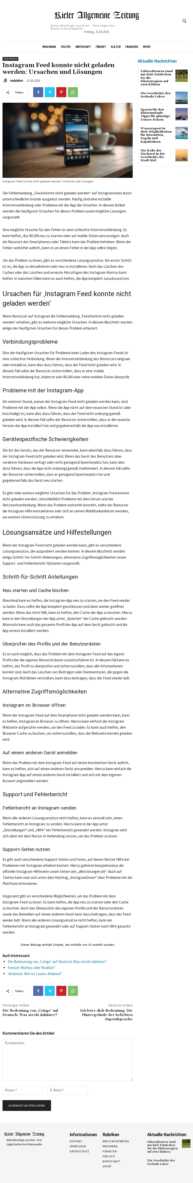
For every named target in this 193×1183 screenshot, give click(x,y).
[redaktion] (6, 80)
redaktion (16, 80)
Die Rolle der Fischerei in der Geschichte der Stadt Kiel (152, 156)
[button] (184, 20)
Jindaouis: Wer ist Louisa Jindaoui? (35, 973)
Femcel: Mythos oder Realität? (31, 967)
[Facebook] (38, 92)
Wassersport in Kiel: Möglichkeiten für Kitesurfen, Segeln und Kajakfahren (156, 135)
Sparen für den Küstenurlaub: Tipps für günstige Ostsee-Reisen (155, 115)
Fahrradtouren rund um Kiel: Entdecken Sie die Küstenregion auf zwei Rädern (162, 1147)
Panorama (10, 59)
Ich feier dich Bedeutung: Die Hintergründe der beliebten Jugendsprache (106, 1014)
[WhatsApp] (73, 92)
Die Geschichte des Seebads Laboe (155, 94)
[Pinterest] (61, 92)
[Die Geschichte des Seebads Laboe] (181, 98)
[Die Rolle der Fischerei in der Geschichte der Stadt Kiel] (181, 155)
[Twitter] (50, 92)
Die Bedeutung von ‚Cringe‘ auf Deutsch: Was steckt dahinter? (57, 961)
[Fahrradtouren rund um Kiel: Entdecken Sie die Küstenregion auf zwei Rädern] (181, 76)
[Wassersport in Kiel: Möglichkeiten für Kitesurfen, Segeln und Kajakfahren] (181, 133)
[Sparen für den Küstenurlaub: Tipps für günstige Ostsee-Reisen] (181, 114)
